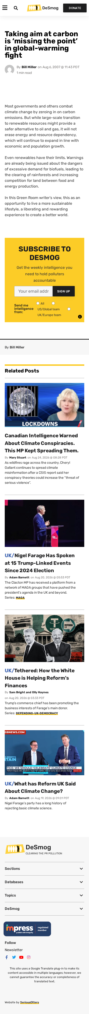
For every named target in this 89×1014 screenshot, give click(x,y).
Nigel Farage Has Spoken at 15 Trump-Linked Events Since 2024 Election (40, 562)
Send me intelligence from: (23, 309)
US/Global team (48, 309)
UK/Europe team (49, 314)
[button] (44, 869)
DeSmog (50, 7)
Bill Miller (29, 67)
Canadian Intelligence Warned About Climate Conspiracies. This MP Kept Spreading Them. (42, 443)
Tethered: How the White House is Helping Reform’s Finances (40, 678)
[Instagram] (29, 957)
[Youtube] (21, 957)
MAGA (20, 597)
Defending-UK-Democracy (37, 713)
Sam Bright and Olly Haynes (29, 692)
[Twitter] (14, 957)
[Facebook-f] (7, 957)
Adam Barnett (19, 577)
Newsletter (14, 950)
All (42, 303)
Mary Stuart (17, 457)
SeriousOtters (29, 1002)
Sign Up (63, 291)
